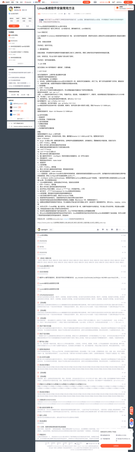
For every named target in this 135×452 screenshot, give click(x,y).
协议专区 (71, 443)
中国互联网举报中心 (68, 448)
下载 (17, 2)
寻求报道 (65, 443)
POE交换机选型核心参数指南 (16, 77)
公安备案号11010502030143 (54, 446)
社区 (21, 2)
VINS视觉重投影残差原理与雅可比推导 (19, 73)
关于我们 (47, 443)
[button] (9, 94)
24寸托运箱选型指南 (14, 80)
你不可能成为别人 (19, 123)
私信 (27, 26)
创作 (128, 2)
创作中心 (119, 2)
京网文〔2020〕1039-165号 (80, 446)
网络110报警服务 (58, 448)
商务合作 (59, 443)
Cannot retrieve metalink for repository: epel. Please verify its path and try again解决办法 (23, 126)
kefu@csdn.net (92, 443)
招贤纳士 (53, 443)
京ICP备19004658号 (67, 446)
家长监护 (51, 448)
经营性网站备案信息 (93, 446)
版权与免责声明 (93, 448)
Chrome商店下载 (77, 448)
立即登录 (115, 446)
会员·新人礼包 (104, 2)
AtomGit (28, 2)
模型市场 (37, 2)
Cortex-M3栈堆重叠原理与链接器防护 (19, 86)
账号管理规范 (85, 448)
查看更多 (20, 63)
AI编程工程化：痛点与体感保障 (19, 83)
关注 (51, 229)
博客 (12, 2)
